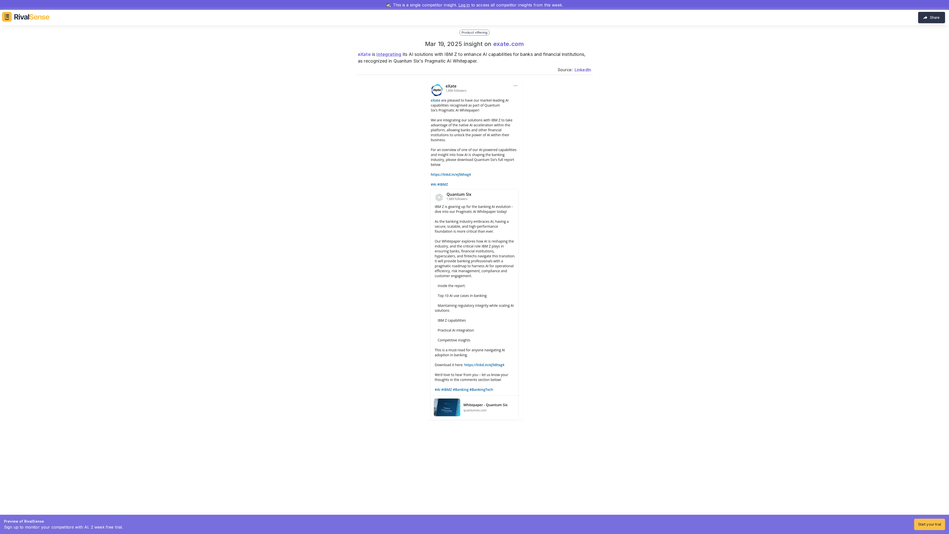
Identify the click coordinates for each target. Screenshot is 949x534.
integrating (388, 54)
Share (935, 17)
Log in (464, 4)
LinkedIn (583, 69)
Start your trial (929, 524)
